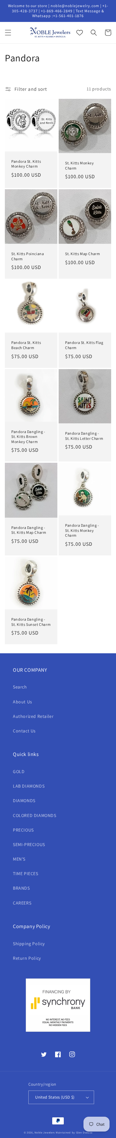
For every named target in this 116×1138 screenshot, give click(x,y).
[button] (8, 33)
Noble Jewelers (44, 1132)
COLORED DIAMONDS (34, 815)
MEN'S (19, 859)
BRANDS (21, 888)
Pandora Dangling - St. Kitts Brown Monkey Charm (28, 436)
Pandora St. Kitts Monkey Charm (26, 164)
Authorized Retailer (33, 716)
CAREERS (22, 903)
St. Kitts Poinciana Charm (27, 256)
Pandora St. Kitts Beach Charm (26, 345)
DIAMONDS (24, 800)
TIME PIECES (25, 873)
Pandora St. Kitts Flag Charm (84, 345)
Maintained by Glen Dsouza (74, 1132)
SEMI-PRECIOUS (29, 844)
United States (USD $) (54, 1097)
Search (20, 687)
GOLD (18, 771)
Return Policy (27, 958)
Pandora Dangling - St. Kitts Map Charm (28, 530)
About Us (22, 702)
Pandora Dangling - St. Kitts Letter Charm (84, 436)
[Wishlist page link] (79, 32)
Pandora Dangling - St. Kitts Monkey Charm (82, 530)
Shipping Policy (29, 944)
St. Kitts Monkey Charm (79, 165)
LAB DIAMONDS (28, 786)
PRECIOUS (23, 830)
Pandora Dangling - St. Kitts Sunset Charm (31, 622)
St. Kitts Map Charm (82, 253)
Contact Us (24, 731)
